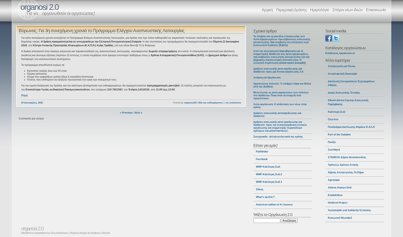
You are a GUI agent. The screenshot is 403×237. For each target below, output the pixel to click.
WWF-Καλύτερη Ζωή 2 (269, 174)
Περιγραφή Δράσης (291, 9)
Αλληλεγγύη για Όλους (341, 66)
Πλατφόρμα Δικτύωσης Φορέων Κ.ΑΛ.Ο (351, 127)
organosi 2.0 (39, 7)
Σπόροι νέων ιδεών (347, 9)
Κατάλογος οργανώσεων (340, 53)
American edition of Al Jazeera (274, 204)
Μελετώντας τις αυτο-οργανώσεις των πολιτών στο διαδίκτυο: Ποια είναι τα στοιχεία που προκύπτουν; (281, 95)
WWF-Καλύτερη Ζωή (268, 166)
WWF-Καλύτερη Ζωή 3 (269, 181)
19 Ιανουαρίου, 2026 (32, 102)
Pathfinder (262, 151)
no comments (233, 102)
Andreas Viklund (100, 233)
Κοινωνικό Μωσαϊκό (340, 217)
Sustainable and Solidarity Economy (349, 210)
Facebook (262, 159)
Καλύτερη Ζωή (336, 111)
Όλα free (333, 119)
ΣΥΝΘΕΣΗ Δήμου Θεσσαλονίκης (347, 157)
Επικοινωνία (376, 9)
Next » (138, 112)
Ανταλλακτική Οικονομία (342, 73)
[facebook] (328, 40)
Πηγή (24, 95)
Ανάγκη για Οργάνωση (266, 77)
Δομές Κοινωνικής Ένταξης (344, 92)
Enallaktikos (335, 195)
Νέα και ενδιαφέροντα (210, 102)
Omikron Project (337, 202)
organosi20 (190, 102)
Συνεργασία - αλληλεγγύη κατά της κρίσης (278, 136)
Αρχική (267, 9)
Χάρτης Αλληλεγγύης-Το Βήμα (346, 172)
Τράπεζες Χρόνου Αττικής (343, 164)
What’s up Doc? (265, 197)
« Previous (126, 112)
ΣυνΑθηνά (334, 149)
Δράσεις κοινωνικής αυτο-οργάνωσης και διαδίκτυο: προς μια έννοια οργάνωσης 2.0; (278, 70)
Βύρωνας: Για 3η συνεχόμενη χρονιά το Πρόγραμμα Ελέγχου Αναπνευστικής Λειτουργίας (101, 30)
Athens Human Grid (339, 187)
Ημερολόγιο (319, 9)
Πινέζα (331, 142)
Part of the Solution (339, 134)
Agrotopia (334, 180)
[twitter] (336, 40)
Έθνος (259, 189)
